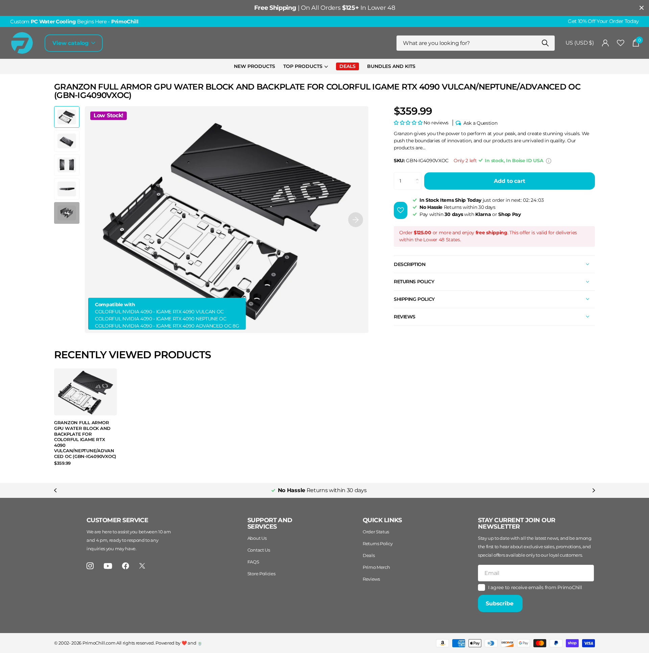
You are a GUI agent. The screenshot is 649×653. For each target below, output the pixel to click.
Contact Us (258, 550)
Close (641, 8)
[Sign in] (605, 43)
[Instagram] (90, 566)
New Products (254, 66)
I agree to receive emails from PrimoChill (535, 587)
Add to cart (509, 181)
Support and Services (269, 523)
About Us (256, 538)
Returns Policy (378, 543)
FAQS (253, 561)
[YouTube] (108, 566)
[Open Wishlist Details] (620, 43)
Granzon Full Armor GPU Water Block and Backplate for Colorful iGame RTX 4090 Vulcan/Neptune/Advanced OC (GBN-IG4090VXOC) (85, 439)
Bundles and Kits (391, 66)
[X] (142, 566)
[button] (355, 219)
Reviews (371, 579)
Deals (369, 555)
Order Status (376, 531)
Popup (548, 161)
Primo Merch (376, 567)
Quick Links (382, 520)
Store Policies (261, 573)
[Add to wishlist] (400, 210)
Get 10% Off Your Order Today (603, 21)
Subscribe (500, 603)
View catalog (71, 43)
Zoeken (545, 43)
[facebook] (125, 566)
